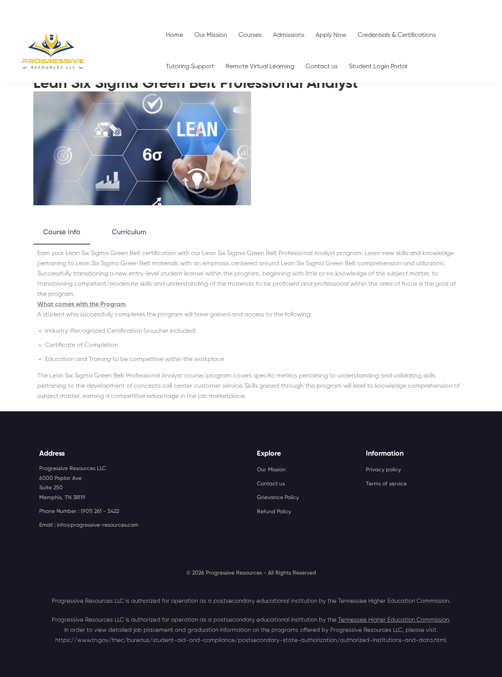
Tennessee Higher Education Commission (393, 620)
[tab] (61, 233)
